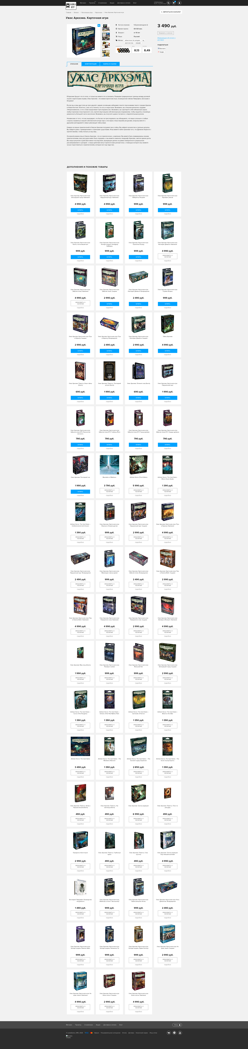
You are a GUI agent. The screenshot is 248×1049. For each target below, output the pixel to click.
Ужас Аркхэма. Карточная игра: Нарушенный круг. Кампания (109, 196)
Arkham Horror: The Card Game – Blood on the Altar (168, 712)
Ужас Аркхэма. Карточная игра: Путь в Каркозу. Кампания (167, 525)
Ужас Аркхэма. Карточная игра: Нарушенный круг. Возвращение (80, 572)
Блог (135, 3)
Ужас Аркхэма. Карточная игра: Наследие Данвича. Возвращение (138, 290)
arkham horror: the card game (132, 40)
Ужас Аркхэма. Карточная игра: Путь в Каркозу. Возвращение (109, 337)
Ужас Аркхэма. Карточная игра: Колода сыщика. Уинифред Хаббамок (109, 244)
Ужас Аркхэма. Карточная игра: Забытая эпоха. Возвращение (138, 572)
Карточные (98, 12)
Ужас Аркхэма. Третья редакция (138, 806)
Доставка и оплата (123, 3)
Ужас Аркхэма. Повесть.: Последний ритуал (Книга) (109, 384)
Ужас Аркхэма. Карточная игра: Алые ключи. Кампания (138, 994)
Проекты (92, 3)
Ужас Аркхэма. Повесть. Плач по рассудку (167, 806)
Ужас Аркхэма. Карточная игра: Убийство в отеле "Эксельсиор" (109, 900)
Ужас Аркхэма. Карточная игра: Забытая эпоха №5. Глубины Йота (109, 431)
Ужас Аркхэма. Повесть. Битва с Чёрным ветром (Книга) (80, 806)
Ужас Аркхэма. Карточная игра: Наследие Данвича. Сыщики (138, 337)
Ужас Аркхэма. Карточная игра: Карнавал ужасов (167, 196)
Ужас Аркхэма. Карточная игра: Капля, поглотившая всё (80, 243)
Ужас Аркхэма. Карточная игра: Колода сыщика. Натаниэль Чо (109, 947)
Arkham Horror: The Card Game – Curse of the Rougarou (80, 712)
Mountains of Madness (109, 477)
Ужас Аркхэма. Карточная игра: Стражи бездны (167, 290)
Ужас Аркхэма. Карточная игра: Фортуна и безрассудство (109, 525)
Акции (112, 3)
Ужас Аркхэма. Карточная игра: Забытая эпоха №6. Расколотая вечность (80, 432)
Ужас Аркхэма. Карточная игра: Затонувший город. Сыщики (167, 666)
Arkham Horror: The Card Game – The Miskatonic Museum (109, 759)
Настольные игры (87, 12)
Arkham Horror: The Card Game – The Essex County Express (167, 759)
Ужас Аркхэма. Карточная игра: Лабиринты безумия (138, 196)
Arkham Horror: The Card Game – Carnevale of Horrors (138, 712)
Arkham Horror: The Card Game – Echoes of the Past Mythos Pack (109, 712)
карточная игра (129, 43)
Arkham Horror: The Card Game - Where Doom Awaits (167, 478)
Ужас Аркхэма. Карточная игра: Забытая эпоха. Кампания (80, 290)
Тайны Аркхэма (167, 336)
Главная (68, 12)
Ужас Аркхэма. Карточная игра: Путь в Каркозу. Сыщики (80, 337)
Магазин (83, 3)
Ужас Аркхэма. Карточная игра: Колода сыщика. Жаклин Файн (80, 947)
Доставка (131, 1033)
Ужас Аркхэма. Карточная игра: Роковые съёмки (109, 666)
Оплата (124, 1033)
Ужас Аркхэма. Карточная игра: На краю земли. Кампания (80, 994)
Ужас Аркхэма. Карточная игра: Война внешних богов (138, 900)
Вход (176, 1025)
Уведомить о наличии (165, 33)
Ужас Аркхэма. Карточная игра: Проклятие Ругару (138, 243)
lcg (143, 40)
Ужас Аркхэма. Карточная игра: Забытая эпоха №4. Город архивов (138, 431)
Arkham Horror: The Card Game (80, 759)
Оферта (96, 1033)
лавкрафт (138, 43)
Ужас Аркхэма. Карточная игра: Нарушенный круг (167, 384)
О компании (102, 3)
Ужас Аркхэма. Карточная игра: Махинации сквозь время (109, 572)
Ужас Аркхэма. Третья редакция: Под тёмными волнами (167, 853)
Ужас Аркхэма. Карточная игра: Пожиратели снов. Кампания (109, 619)
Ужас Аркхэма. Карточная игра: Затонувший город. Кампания (80, 196)
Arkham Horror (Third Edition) (138, 477)
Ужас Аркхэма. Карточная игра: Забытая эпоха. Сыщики (109, 290)
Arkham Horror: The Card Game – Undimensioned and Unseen (80, 525)
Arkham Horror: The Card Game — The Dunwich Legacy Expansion (138, 759)
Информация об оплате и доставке (166, 39)
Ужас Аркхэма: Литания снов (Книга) (138, 383)
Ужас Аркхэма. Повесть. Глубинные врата (109, 853)
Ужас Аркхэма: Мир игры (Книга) (80, 665)
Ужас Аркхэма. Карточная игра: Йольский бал (138, 666)
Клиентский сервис (142, 1033)
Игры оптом (153, 1033)
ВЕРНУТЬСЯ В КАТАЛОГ (172, 12)
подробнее (80, 214)
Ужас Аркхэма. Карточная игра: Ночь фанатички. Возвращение (167, 900)
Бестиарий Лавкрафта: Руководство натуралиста (80, 900)
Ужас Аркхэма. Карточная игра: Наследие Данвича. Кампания (167, 243)
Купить (80, 210)
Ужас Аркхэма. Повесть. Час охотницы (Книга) (109, 806)
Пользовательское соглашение (110, 1033)
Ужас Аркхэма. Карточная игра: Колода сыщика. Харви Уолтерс (139, 947)
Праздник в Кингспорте (80, 853)
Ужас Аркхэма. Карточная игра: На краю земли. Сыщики (167, 947)
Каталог (76, 12)
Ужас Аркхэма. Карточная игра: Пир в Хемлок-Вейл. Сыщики (167, 572)
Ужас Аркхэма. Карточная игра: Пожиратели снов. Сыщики (138, 619)
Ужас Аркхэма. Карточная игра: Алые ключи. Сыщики (109, 994)
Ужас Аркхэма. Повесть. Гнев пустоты (138, 853)
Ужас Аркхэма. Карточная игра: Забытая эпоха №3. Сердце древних (167, 431)
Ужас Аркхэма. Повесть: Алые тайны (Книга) (80, 384)
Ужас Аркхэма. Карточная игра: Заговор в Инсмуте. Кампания (167, 619)
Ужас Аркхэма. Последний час (80, 477)
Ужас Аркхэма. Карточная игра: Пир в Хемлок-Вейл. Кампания (80, 619)
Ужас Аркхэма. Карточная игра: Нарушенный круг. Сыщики (138, 525)
